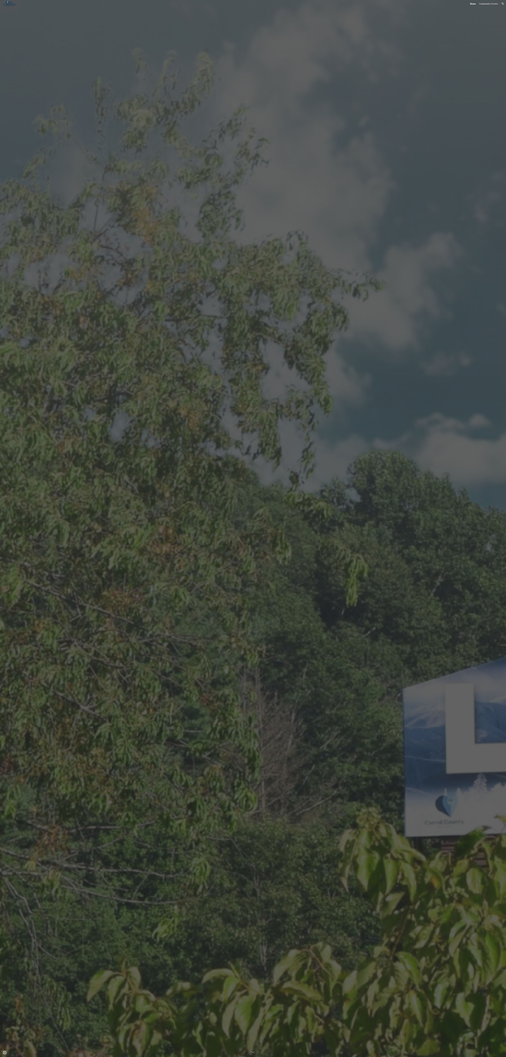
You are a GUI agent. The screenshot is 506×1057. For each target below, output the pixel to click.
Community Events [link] (488, 4)
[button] (503, 4)
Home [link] (473, 4)
